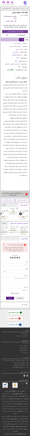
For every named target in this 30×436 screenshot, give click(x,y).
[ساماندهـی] (15, 385)
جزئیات (26, 40)
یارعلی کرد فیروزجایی (13, 232)
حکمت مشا (13, 230)
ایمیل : (26, 269)
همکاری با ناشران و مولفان (20, 336)
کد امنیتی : (25, 287)
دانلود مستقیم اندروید (13, 312)
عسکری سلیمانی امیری (10, 17)
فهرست (21, 40)
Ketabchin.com (22, 434)
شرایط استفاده (23, 348)
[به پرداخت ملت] (5, 385)
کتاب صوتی (19, 399)
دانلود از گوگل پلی (13, 318)
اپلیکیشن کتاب (17, 404)
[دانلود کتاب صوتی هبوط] (23, 212)
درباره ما (24, 343)
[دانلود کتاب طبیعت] (13, 209)
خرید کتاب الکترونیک (8, 200)
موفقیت (17, 426)
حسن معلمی (2, 234)
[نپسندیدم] (17, 257)
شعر (7, 426)
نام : (27, 262)
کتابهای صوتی (13, 419)
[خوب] (15, 257)
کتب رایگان (12, 399)
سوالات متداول (23, 346)
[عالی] (11, 257)
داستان (8, 424)
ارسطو (3, 216)
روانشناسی (11, 426)
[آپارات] (24, 375)
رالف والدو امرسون (13, 214)
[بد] (19, 257)
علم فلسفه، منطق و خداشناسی (12, 64)
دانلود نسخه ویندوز (13, 325)
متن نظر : (26, 275)
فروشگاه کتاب (12, 391)
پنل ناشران (24, 333)
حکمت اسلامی (9, 21)
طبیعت (13, 212)
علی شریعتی (23, 218)
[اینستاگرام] (27, 375)
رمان (13, 424)
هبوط (23, 216)
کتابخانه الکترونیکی (17, 394)
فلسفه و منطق (16, 8)
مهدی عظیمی (23, 234)
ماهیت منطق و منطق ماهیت (21, 232)
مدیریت (21, 426)
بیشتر (3, 205)
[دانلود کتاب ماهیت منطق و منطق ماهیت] (23, 228)
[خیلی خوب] (13, 257)
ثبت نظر (10, 298)
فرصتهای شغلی (23, 350)
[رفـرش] (12, 293)
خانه (27, 8)
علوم (22, 8)
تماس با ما (24, 353)
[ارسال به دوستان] (7, 35)
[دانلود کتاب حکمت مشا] (13, 227)
